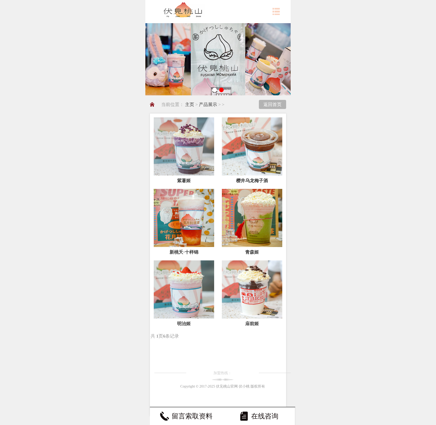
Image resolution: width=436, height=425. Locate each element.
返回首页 (272, 104)
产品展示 (208, 104)
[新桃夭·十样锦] (184, 217)
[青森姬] (252, 217)
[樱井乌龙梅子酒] (252, 146)
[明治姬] (184, 289)
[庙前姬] (252, 289)
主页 (189, 104)
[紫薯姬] (184, 146)
